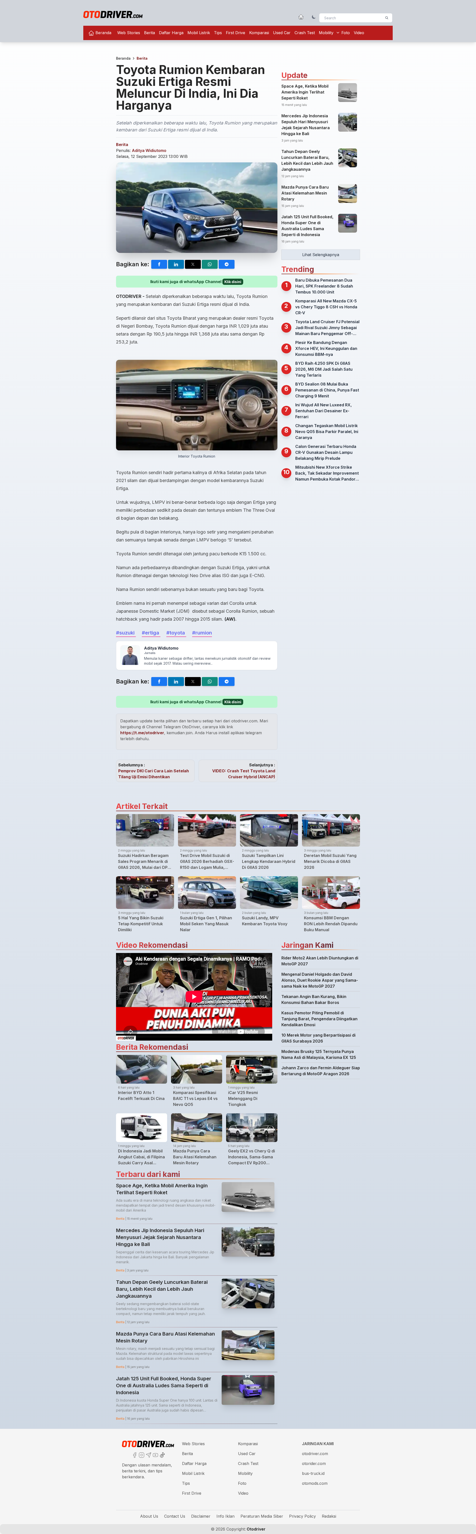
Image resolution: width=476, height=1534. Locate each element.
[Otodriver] (113, 14)
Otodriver (256, 1529)
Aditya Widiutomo (149, 150)
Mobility (326, 32)
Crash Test (305, 32)
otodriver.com (315, 1453)
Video (359, 32)
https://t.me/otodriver (142, 732)
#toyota (176, 633)
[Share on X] (193, 264)
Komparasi (259, 32)
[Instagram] (141, 1454)
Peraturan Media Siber (261, 1516)
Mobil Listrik (198, 32)
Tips (218, 32)
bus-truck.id (313, 1473)
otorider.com (314, 1463)
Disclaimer (200, 1516)
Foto (345, 32)
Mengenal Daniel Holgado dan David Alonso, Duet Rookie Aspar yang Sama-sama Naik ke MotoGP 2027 (319, 980)
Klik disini (232, 282)
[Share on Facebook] (159, 264)
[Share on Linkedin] (176, 264)
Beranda (102, 32)
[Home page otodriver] (301, 17)
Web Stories (128, 32)
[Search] (387, 18)
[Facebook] (134, 1454)
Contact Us (174, 1516)
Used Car (282, 32)
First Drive (235, 32)
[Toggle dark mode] (314, 17)
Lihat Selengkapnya (320, 254)
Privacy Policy (302, 1516)
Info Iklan (225, 1516)
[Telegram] (148, 1454)
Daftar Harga (171, 32)
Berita (149, 32)
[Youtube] (154, 1454)
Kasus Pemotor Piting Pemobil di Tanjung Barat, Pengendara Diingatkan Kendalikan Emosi (319, 1018)
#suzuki (126, 633)
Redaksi (329, 1516)
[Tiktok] (161, 1454)
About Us (149, 1516)
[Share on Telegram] (227, 264)
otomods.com (314, 1483)
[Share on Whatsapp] (210, 264)
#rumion (202, 633)
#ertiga (151, 633)
